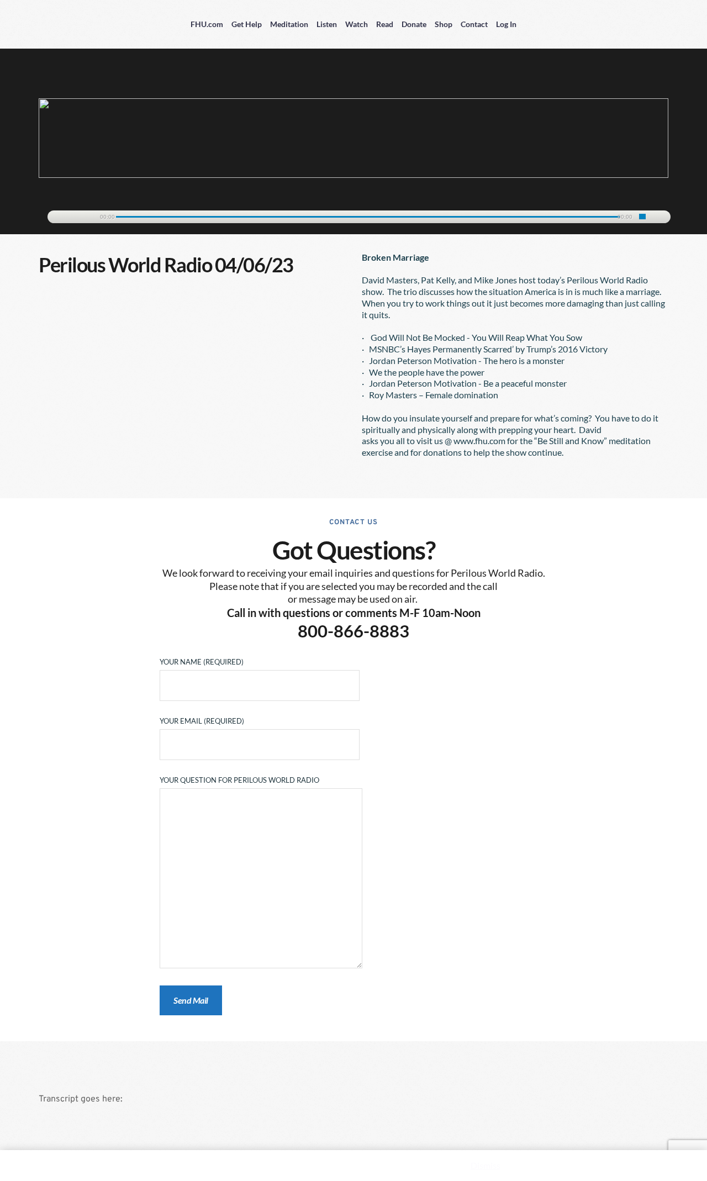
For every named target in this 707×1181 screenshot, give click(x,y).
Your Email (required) (202, 720)
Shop (443, 24)
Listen (326, 24)
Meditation (289, 24)
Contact (474, 24)
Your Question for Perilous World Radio (239, 780)
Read (384, 24)
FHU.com (207, 24)
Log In (506, 24)
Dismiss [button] (485, 1165)
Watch (356, 24)
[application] (353, 215)
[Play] (61, 217)
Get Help (246, 24)
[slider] (642, 216)
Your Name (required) (202, 661)
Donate (414, 24)
